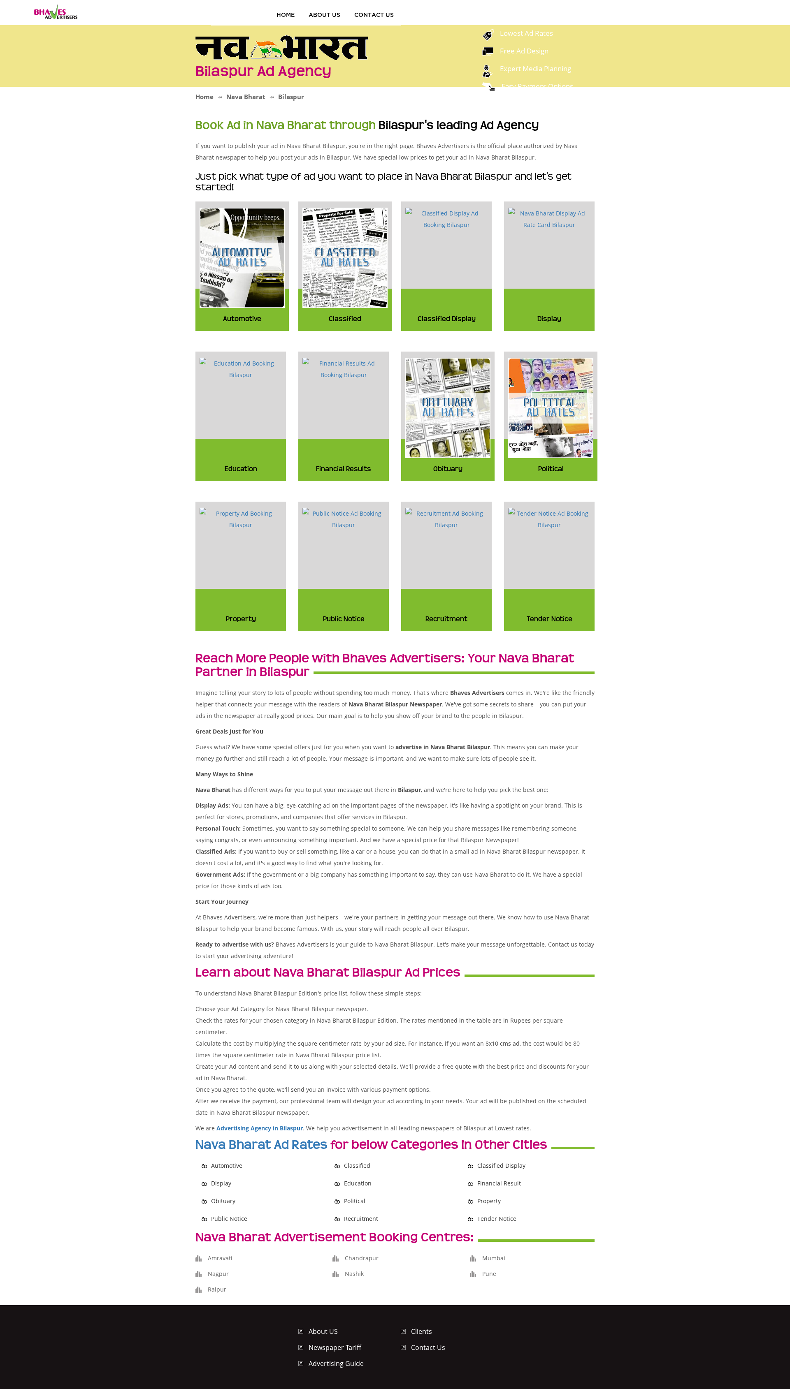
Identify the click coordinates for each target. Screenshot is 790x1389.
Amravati (220, 1258)
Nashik (354, 1274)
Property (489, 1201)
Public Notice (229, 1218)
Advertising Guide (336, 1363)
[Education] (240, 368)
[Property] (240, 518)
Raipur (217, 1289)
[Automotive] (242, 257)
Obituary (223, 1201)
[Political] (550, 407)
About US (324, 15)
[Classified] (345, 257)
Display (221, 1183)
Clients (421, 1331)
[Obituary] (448, 407)
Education (358, 1183)
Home (285, 15)
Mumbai (493, 1258)
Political (354, 1201)
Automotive (226, 1165)
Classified (357, 1165)
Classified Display (501, 1165)
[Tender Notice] (549, 518)
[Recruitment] (446, 518)
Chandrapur (362, 1258)
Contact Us (374, 15)
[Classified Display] (446, 218)
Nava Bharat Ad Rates (261, 1144)
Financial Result (499, 1183)
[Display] (549, 218)
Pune (489, 1274)
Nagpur (218, 1274)
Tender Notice (496, 1218)
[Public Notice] (343, 518)
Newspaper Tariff (335, 1347)
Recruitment (361, 1218)
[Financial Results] (343, 368)
